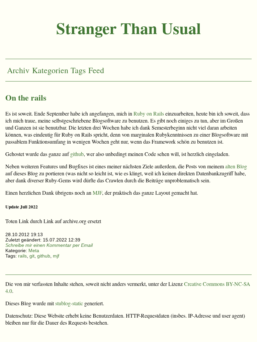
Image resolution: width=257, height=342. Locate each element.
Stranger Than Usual (128, 27)
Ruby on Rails (149, 113)
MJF (97, 192)
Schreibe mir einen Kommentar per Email (49, 245)
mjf (56, 256)
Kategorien (50, 70)
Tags (78, 70)
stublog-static (69, 303)
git (31, 256)
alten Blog (236, 166)
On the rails (25, 97)
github (77, 153)
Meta (33, 250)
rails (22, 256)
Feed (96, 70)
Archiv (18, 70)
